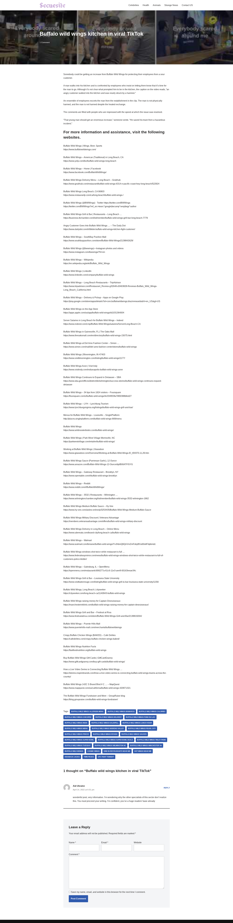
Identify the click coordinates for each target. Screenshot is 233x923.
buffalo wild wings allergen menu (87, 711)
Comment (74, 854)
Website (138, 842)
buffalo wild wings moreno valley (108, 728)
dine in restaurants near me (117, 751)
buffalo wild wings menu (76, 728)
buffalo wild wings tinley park (151, 740)
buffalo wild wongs (74, 751)
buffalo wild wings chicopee (78, 717)
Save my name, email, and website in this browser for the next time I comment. (108, 892)
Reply (167, 788)
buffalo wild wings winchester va (146, 745)
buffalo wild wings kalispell (105, 723)
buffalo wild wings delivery (108, 717)
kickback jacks (72, 757)
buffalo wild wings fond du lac (140, 717)
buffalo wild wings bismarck (121, 711)
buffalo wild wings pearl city (142, 728)
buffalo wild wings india (76, 723)
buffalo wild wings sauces (134, 734)
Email (104, 842)
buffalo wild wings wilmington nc (110, 745)
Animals (157, 5)
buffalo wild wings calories (152, 711)
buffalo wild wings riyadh (105, 734)
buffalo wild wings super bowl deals (115, 740)
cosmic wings (93, 751)
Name (72, 842)
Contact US (187, 5)
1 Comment (45, 42)
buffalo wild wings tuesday (78, 745)
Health (146, 5)
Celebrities (134, 5)
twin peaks (89, 757)
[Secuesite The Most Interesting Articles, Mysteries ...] (53, 5)
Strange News (171, 5)
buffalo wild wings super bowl (79, 740)
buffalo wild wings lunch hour (137, 723)
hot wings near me (142, 751)
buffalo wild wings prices (77, 734)
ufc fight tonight (106, 757)
